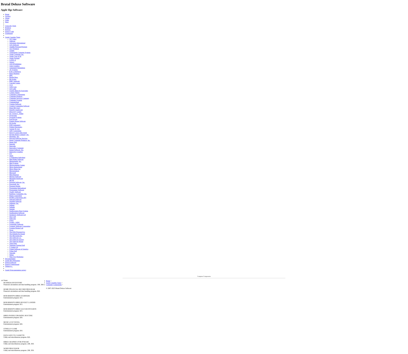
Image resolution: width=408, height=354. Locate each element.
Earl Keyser (13, 119)
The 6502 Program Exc (17, 232)
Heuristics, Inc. (14, 136)
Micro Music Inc (15, 169)
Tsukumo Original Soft (17, 245)
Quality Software (15, 192)
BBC (11, 75)
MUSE (11, 180)
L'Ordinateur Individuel (17, 157)
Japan (11, 156)
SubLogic (12, 219)
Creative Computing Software (19, 106)
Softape (11, 205)
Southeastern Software (16, 213)
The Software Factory (16, 240)
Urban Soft (13, 251)
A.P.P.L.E (12, 60)
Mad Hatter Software (16, 159)
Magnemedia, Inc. (15, 161)
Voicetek (12, 253)
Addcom (12, 41)
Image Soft (13, 142)
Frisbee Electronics (15, 127)
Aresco (11, 62)
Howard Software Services (18, 138)
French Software (10, 262)
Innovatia (12, 146)
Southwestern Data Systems (18, 211)
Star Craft (12, 217)
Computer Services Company (19, 98)
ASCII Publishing (15, 64)
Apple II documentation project (15, 270)
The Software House (16, 241)
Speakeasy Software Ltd (17, 215)
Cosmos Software (15, 104)
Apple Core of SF (15, 56)
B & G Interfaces (15, 72)
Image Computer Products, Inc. (19, 140)
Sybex (11, 220)
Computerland (14, 102)
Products (8, 28)
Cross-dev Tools (10, 26)
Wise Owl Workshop (16, 257)
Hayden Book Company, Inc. (19, 135)
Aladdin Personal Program (18, 47)
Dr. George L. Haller (16, 114)
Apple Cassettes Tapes (12, 37)
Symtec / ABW (14, 222)
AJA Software (14, 45)
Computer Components (17, 94)
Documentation (10, 259)
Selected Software (15, 199)
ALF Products (14, 49)
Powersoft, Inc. (14, 184)
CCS (11, 85)
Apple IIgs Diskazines (12, 261)
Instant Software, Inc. (16, 150)
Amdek (11, 51)
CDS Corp (13, 87)
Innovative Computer (16, 148)
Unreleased (9, 33)
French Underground (12, 264)
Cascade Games (14, 83)
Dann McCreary (14, 108)
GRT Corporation (15, 131)
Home (7, 14)
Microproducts (14, 171)
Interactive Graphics (16, 152)
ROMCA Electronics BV (17, 198)
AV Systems (13, 70)
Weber (11, 255)
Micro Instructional (15, 167)
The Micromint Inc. (15, 236)
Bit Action (12, 79)
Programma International (17, 188)
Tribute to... (9, 266)
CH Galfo (12, 89)
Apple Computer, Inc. (16, 54)
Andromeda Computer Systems (19, 52)
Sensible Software (15, 201)
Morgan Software (15, 177)
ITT (10, 154)
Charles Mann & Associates (18, 91)
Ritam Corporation (15, 196)
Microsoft (12, 173)
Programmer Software (16, 190)
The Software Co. (15, 238)
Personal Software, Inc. (17, 182)
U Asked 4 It (13, 247)
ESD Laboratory (15, 125)
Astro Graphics (14, 66)
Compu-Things (14, 93)
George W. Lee (14, 129)
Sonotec (12, 209)
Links (7, 20)
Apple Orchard (14, 58)
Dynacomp (13, 115)
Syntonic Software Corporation (19, 226)
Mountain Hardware (16, 178)
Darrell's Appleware (16, 110)
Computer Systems (15, 100)
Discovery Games (15, 112)
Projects (7, 30)
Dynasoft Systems (15, 117)
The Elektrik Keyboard (17, 234)
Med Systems (13, 163)
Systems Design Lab (16, 228)
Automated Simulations (17, 68)
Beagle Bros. (13, 77)
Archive (8, 16)
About (7, 18)
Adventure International (17, 43)
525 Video (12, 39)
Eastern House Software (17, 121)
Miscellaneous (14, 175)
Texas (11, 230)
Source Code (9, 31)
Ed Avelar (12, 123)
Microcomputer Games (17, 165)
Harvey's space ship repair (18, 133)
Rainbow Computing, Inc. (18, 194)
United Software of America (18, 249)
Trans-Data (13, 243)
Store (7, 22)
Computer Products (15, 96)
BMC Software (14, 81)
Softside (12, 207)
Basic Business (14, 73)
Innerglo (12, 144)
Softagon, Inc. (14, 203)
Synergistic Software (16, 224)
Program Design (14, 186)
